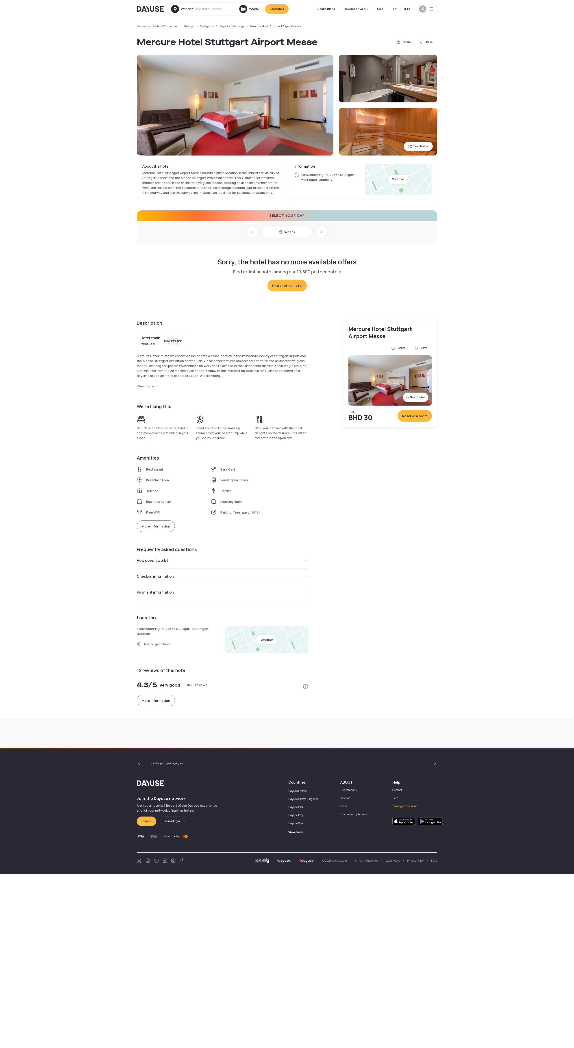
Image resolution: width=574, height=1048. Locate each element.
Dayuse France (297, 791)
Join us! (146, 821)
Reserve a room (414, 416)
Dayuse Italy (295, 815)
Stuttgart (189, 26)
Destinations (326, 9)
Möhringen (239, 26)
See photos (420, 146)
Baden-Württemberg (166, 26)
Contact (397, 790)
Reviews (345, 798)
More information (155, 526)
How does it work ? (356, 9)
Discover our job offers (353, 814)
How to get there (157, 644)
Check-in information (155, 576)
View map (398, 179)
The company (348, 790)
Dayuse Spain (296, 823)
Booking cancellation (404, 806)
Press (343, 806)
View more (145, 386)
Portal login (172, 821)
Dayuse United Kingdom (303, 799)
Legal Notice (392, 860)
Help (380, 9)
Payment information (155, 592)
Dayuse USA (296, 807)
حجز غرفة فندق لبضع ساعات (167, 763)
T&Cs (434, 860)
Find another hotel (287, 285)
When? (289, 232)
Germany (143, 26)
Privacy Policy (415, 860)
